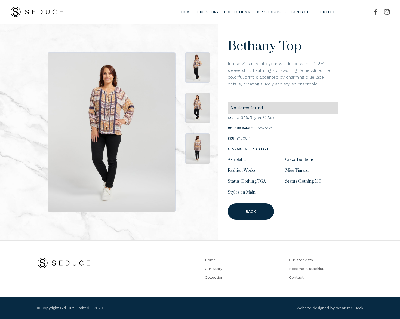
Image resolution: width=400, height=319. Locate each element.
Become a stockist (306, 268)
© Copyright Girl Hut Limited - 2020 (70, 308)
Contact (300, 12)
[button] (235, 12)
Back (251, 211)
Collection (214, 277)
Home (186, 12)
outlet (327, 12)
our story (208, 12)
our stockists (271, 12)
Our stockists (301, 260)
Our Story (213, 268)
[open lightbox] (112, 132)
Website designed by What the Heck (330, 308)
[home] (37, 12)
